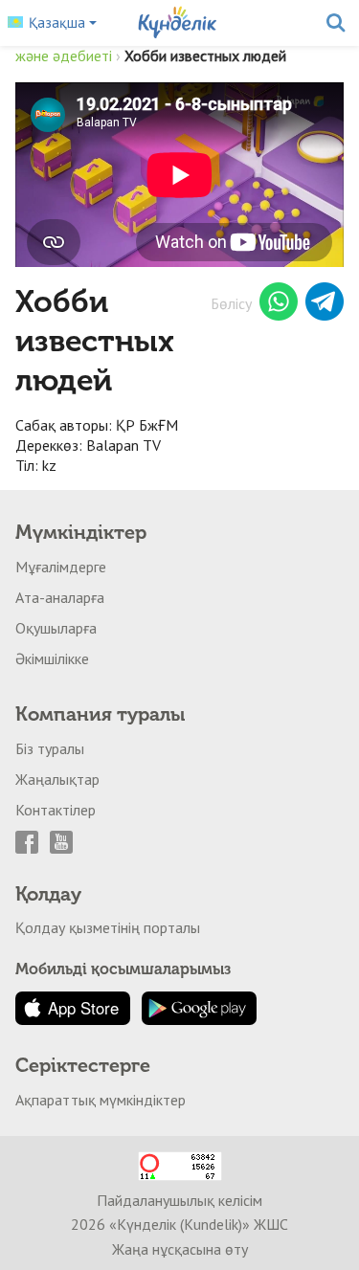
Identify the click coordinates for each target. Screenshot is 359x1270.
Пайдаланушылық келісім (179, 1200)
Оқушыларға (56, 627)
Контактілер (55, 809)
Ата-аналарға (59, 597)
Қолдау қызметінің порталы (107, 927)
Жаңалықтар (57, 779)
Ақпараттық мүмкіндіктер (100, 1099)
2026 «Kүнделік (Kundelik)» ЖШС (179, 1224)
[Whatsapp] (278, 304)
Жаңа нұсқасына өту (180, 1249)
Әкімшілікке (52, 658)
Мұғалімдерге (60, 566)
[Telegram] (324, 304)
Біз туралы (49, 748)
